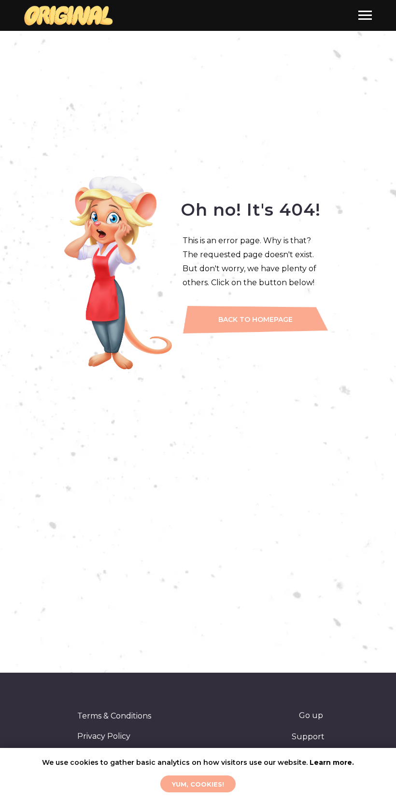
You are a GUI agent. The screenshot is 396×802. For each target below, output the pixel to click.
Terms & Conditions (114, 715)
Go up (311, 715)
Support (308, 736)
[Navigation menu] (365, 15)
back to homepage (255, 319)
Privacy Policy (103, 736)
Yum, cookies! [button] (198, 784)
